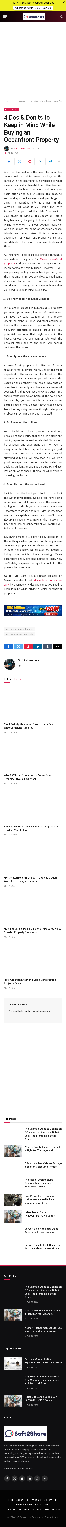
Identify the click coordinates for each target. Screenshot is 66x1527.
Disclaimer (41, 1505)
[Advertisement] (33, 60)
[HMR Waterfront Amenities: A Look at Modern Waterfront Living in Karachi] (33, 856)
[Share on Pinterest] (30, 161)
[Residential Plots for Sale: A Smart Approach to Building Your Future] (33, 805)
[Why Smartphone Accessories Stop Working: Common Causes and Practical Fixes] (13, 1381)
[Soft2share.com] (33, 16)
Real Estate (11, 109)
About (20, 1500)
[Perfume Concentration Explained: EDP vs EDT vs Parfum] (13, 1363)
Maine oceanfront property (19, 634)
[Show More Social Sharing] (59, 161)
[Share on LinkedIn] (40, 161)
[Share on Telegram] (50, 161)
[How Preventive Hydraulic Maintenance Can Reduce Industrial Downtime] (13, 1200)
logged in (26, 1011)
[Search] (61, 16)
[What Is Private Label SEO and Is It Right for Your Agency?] (13, 1151)
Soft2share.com (22, 149)
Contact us (34, 1500)
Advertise (50, 1500)
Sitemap (37, 1509)
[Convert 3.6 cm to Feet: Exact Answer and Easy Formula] (13, 1233)
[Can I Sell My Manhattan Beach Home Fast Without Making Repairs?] (33, 703)
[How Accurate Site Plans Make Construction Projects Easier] (33, 959)
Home (10, 1500)
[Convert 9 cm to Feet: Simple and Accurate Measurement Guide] (13, 1249)
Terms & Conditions (17, 1509)
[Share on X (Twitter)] (19, 161)
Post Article (53, 1509)
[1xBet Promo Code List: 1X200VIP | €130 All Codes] (13, 1216)
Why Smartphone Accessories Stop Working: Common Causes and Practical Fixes (42, 1380)
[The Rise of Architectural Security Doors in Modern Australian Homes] (13, 1184)
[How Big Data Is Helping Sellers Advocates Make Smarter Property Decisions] (33, 908)
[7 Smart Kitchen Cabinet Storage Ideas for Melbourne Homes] (13, 1167)
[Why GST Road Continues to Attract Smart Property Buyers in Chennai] (33, 754)
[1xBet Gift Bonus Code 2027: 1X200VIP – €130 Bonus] (13, 1401)
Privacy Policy (23, 1505)
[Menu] (5, 16)
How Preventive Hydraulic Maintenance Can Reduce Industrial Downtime (39, 1199)
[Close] (63, 2)
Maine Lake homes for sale (19, 629)
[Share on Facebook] (9, 161)
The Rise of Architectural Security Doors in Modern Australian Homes (39, 1183)
